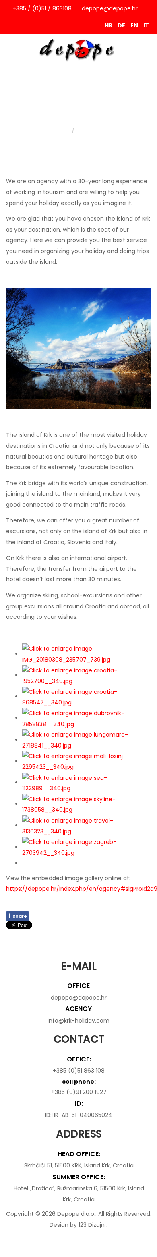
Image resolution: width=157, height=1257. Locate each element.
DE (122, 25)
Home (64, 131)
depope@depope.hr (110, 8)
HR (109, 25)
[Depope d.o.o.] (79, 49)
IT (146, 25)
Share (17, 916)
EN (134, 25)
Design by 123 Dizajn (78, 1225)
